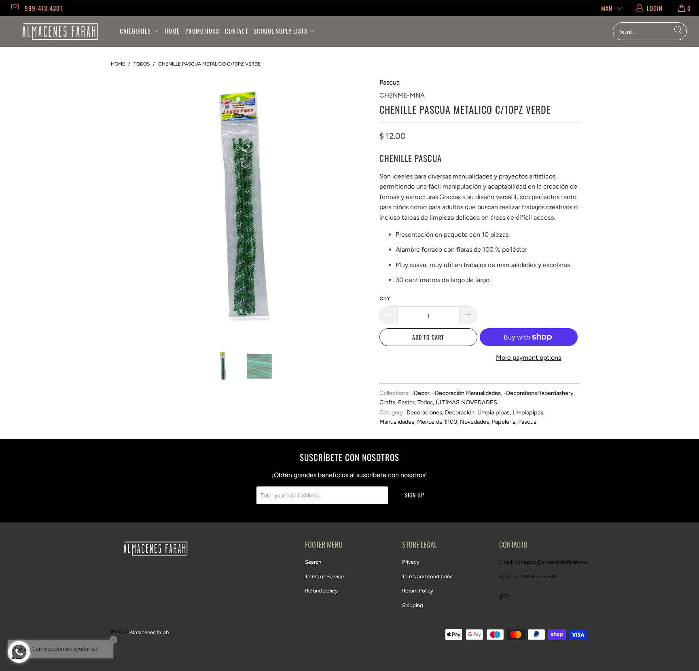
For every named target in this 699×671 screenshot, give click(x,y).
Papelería (503, 421)
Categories (136, 30)
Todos (425, 402)
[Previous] (124, 207)
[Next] (357, 207)
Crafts (387, 402)
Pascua (389, 82)
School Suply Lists (281, 30)
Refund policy (321, 591)
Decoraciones (424, 412)
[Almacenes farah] (60, 31)
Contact (236, 30)
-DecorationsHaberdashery (539, 393)
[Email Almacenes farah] (14, 8)
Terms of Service (324, 576)
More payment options (528, 357)
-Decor (420, 393)
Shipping (412, 605)
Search (313, 562)
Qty (384, 298)
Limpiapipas (528, 412)
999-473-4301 (44, 8)
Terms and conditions (427, 576)
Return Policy (417, 591)
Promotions (202, 30)
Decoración (459, 412)
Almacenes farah (149, 632)
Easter (406, 402)
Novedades (474, 421)
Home (172, 30)
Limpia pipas (493, 412)
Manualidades (396, 421)
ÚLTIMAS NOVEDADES (466, 402)
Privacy (410, 562)
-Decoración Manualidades (466, 393)
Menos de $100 (437, 421)
